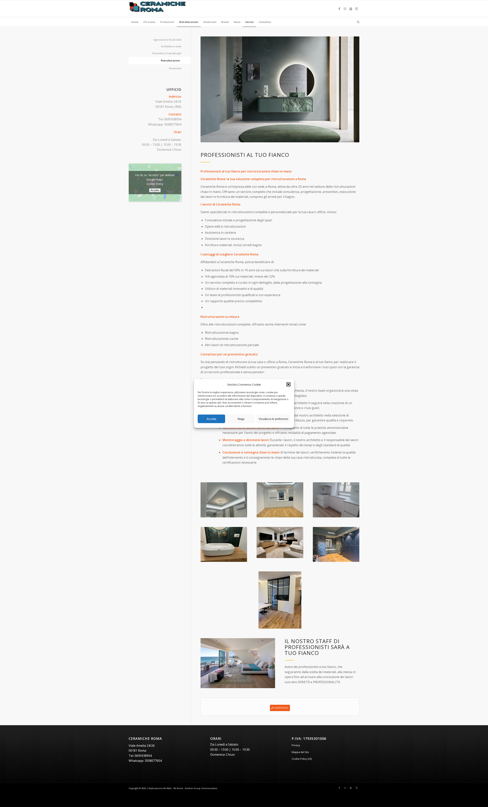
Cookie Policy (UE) (302, 758)
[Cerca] (356, 22)
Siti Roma (178, 788)
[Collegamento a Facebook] (339, 8)
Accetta (211, 418)
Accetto (155, 190)
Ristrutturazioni (170, 60)
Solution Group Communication (201, 788)
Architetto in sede (171, 46)
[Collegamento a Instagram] (356, 8)
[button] (288, 384)
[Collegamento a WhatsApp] (345, 8)
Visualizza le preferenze (273, 418)
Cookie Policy (155, 184)
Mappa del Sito (300, 752)
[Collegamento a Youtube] (351, 8)
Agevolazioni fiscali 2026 (167, 39)
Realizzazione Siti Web (159, 788)
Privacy (296, 745)
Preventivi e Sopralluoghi (166, 53)
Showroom (175, 68)
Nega (241, 418)
